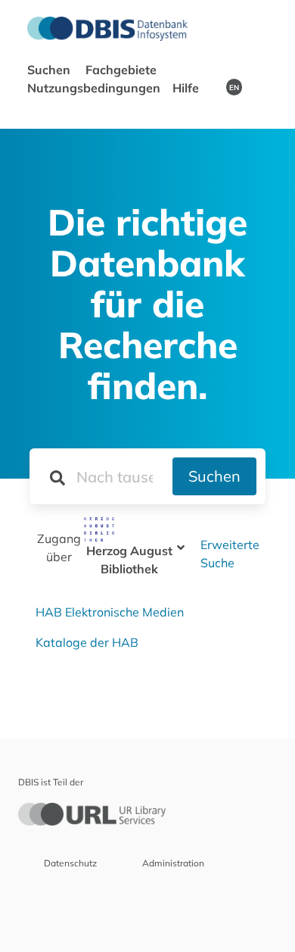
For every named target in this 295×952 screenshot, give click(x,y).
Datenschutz (70, 863)
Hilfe (187, 87)
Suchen (214, 476)
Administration (173, 863)
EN (234, 87)
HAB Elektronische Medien (110, 612)
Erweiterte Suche (229, 553)
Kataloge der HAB (87, 642)
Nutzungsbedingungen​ (93, 87)
